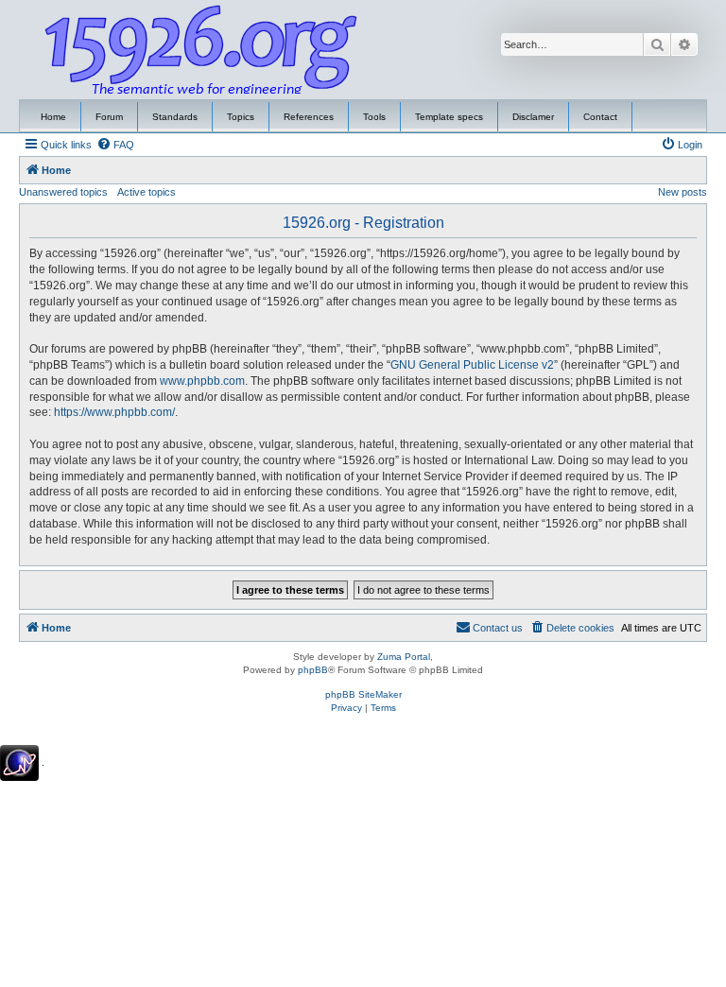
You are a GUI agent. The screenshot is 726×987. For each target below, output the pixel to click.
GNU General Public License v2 (472, 365)
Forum (109, 117)
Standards (175, 117)
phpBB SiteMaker (363, 694)
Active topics (146, 192)
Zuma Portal (403, 656)
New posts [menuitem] (682, 192)
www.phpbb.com (202, 381)
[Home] (201, 50)
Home (53, 117)
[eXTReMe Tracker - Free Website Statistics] (19, 763)
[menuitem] (115, 144)
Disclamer (533, 117)
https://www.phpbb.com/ (114, 412)
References (309, 117)
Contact (600, 117)
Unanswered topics (63, 192)
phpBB (313, 670)
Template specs (449, 117)
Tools (374, 117)
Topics (240, 117)
